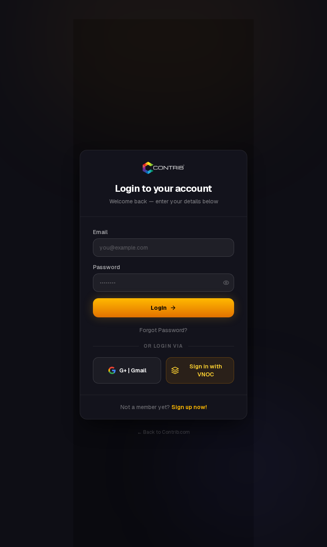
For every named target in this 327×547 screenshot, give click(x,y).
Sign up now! (189, 407)
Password (106, 267)
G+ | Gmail (132, 370)
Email (100, 232)
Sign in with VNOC (205, 370)
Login (159, 307)
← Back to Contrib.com (163, 432)
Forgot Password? (163, 330)
